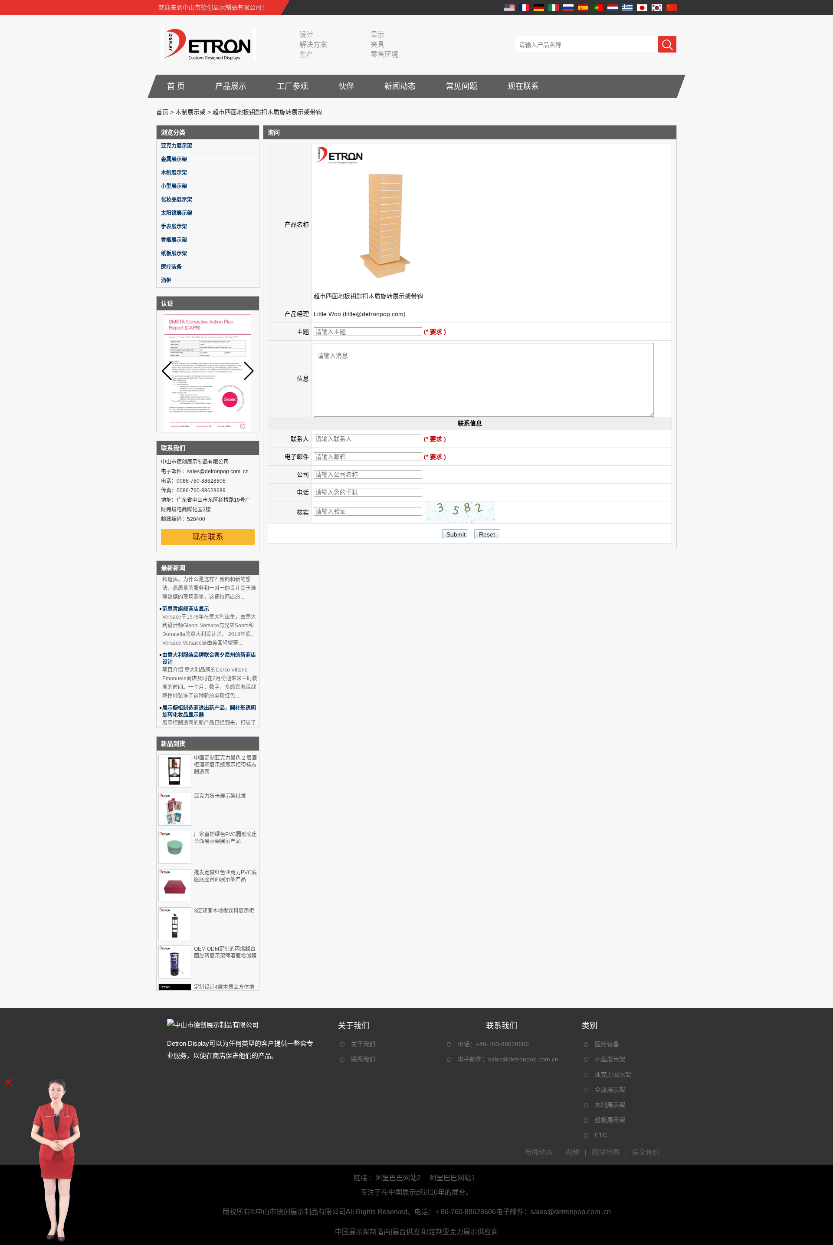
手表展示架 (174, 227)
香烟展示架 (174, 240)
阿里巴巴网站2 (398, 1178)
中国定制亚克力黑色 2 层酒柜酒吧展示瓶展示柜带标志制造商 (225, 765)
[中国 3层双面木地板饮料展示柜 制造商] (174, 923)
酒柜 (166, 280)
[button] (249, 371)
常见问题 (461, 86)
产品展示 (230, 86)
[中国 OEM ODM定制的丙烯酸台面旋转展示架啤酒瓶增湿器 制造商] (174, 961)
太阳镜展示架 (176, 213)
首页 (162, 112)
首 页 (176, 86)
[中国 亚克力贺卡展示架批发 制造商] (174, 809)
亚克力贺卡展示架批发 (220, 796)
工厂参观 (292, 86)
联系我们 (363, 1059)
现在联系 (523, 86)
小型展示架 (174, 186)
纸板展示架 (174, 253)
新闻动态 (400, 86)
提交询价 (646, 1152)
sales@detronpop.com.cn (523, 1059)
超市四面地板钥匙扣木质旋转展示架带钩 (368, 296)
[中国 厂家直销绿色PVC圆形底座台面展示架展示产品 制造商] (174, 847)
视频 (572, 1152)
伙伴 (346, 86)
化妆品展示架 (176, 200)
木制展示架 (190, 112)
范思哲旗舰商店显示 (185, 600)
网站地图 (606, 1152)
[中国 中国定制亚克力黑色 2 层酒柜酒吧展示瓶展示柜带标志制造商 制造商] (174, 770)
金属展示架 (174, 159)
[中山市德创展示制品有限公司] (206, 44)
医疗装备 (171, 267)
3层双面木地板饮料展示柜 (224, 911)
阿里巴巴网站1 (452, 1178)
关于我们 (363, 1044)
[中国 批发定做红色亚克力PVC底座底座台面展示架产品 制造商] (174, 885)
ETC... (603, 1135)
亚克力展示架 (176, 146)
